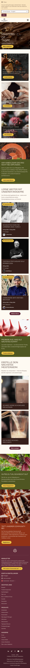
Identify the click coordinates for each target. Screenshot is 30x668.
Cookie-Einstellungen (15, 665)
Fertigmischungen (5, 626)
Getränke (3, 628)
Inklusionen (4, 619)
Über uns (3, 594)
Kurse (2, 635)
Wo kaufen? (4, 603)
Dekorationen (4, 621)
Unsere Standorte (5, 642)
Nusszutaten (4, 614)
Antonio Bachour (10, 307)
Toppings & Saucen (5, 624)
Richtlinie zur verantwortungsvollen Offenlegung (15, 663)
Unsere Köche (4, 639)
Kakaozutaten (4, 612)
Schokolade (4, 610)
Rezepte (3, 587)
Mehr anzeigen (15, 448)
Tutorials (3, 637)
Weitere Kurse (15, 313)
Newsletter (4, 601)
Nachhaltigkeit (4, 592)
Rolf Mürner (9, 271)
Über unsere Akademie (6, 644)
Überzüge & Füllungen (6, 617)
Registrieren (6, 542)
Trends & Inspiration (6, 589)
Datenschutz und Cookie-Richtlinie (15, 661)
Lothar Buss (9, 234)
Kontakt (3, 599)
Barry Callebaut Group (6, 596)
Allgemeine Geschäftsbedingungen (15, 659)
